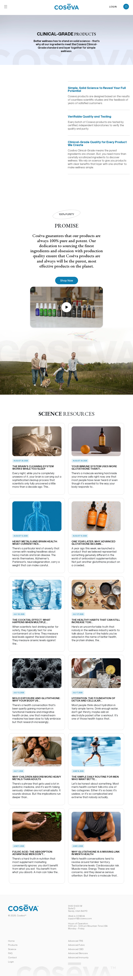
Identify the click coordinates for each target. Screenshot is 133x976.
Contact (12, 957)
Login (11, 961)
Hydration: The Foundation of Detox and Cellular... (93, 699)
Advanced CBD (76, 949)
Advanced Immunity (78, 957)
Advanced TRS (75, 941)
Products (13, 944)
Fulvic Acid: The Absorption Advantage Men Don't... (32, 852)
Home (11, 941)
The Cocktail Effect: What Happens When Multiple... (31, 621)
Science (12, 949)
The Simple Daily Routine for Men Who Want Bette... (95, 777)
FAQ (10, 953)
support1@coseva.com (80, 918)
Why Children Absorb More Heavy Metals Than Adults (36, 777)
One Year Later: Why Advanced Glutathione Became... (93, 542)
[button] (5, 6)
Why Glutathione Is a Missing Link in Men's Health (96, 852)
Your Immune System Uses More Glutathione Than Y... (94, 467)
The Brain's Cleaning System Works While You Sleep (33, 467)
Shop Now (66, 280)
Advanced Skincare (78, 953)
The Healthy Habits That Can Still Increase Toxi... (96, 621)
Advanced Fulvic (76, 944)
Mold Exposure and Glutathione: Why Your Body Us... (36, 699)
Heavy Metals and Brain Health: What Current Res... (35, 542)
